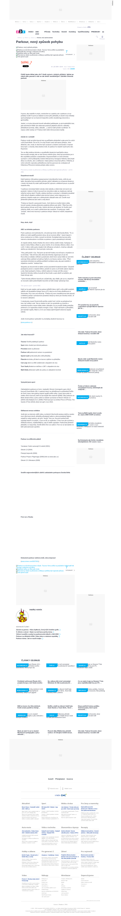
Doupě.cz (47, 21)
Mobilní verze (68, 788)
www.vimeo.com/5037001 (30, 561)
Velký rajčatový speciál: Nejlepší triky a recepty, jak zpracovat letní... (90, 842)
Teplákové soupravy (66, 889)
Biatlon (53, 807)
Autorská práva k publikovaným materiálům (36, 911)
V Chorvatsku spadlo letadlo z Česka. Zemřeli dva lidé (70, 812)
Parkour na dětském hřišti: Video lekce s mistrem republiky (37, 636)
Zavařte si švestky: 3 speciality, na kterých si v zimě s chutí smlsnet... (89, 839)
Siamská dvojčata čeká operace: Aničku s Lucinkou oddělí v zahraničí (30, 818)
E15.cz (24, 21)
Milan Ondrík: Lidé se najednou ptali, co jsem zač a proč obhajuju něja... (31, 812)
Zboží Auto (44, 893)
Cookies (93, 911)
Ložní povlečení (65, 893)
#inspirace (45, 855)
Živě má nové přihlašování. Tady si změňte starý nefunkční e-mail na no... (90, 866)
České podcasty (85, 880)
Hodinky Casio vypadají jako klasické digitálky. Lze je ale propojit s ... (50, 837)
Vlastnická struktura (45, 912)
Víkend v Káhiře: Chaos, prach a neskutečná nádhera (29, 860)
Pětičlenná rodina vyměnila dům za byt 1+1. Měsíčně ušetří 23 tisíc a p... (90, 813)
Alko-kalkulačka (26, 831)
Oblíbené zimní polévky (87, 831)
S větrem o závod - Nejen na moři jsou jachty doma (34, 632)
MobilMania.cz (72, 21)
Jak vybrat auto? (45, 896)
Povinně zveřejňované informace (83, 912)
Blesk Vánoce (26, 807)
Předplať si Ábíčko (82, 27)
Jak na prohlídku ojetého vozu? (49, 887)
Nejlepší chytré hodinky (48, 831)
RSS (66, 904)
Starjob (82, 878)
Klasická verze (54, 788)
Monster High (64, 880)
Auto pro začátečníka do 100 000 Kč (50, 891)
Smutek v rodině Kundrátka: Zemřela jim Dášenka (50, 812)
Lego (62, 884)
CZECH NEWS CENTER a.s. (49, 908)
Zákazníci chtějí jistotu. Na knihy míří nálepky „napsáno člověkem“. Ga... (69, 836)
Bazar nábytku (64, 894)
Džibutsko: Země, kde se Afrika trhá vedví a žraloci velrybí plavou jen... (30, 863)
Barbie (62, 882)
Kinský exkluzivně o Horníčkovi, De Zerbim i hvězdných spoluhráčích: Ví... (50, 818)
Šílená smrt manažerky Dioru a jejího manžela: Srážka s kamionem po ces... (31, 815)
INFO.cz (28, 809)
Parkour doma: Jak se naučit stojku (28, 638)
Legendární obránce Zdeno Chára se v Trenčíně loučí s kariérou (31, 890)
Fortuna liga (25, 880)
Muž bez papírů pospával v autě (68, 817)
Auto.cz (31, 21)
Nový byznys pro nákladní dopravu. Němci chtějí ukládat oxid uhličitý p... (69, 842)
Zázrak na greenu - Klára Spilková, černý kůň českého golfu (37, 630)
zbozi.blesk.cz (45, 885)
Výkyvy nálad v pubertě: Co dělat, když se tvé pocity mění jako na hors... (90, 863)
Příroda (47, 32)
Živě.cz (63, 21)
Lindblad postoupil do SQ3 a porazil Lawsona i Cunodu (30, 836)
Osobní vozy (45, 882)
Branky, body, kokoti (33, 879)
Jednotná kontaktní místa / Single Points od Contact (63, 912)
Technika (55, 32)
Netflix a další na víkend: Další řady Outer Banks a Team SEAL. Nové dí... (50, 841)
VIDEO (30, 32)
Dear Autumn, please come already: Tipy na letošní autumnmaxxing (50, 858)
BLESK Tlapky (26, 855)
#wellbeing (51, 855)
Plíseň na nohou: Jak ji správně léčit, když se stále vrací (69, 864)
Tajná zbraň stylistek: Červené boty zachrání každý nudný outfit (89, 820)
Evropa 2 (83, 885)
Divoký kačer (34, 855)
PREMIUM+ (95, 32)
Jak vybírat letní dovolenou (88, 810)
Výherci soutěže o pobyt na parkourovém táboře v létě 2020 (37, 634)
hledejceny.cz (45, 878)
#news (57, 855)
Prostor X (24, 879)
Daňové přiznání (65, 831)
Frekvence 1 (84, 884)
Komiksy (72, 32)
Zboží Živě (44, 880)
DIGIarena (91, 21)
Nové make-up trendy (73, 809)
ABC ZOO (37, 33)
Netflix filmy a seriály (27, 856)
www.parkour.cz (26, 322)
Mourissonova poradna (87, 855)
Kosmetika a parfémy (66, 887)
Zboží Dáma (44, 884)
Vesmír (64, 32)
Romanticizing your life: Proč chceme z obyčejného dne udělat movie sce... (50, 861)
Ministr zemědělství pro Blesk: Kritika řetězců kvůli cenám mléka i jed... (30, 887)
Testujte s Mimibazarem (66, 878)
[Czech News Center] (64, 795)
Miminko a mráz (92, 808)
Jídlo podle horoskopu (92, 833)
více (98, 21)
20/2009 (72, 69)
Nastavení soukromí (35, 912)
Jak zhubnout (65, 807)
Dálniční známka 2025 (31, 833)
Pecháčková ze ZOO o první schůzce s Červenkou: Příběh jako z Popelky (30, 884)
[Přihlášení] (102, 37)
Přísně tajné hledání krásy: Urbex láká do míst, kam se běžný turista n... (30, 866)
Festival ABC (90, 856)
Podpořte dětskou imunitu (68, 855)
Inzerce (70, 779)
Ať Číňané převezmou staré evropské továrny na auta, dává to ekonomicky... (70, 839)
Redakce (61, 904)
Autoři (50, 779)
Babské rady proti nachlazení (69, 856)
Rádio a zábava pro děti (86, 882)
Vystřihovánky (83, 32)
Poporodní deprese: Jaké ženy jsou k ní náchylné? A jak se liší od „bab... (69, 861)
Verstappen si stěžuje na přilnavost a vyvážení (30, 839)
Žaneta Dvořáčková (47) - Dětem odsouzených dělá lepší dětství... (88, 817)
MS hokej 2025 (46, 807)
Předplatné (60, 779)
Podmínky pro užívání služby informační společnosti (59, 911)
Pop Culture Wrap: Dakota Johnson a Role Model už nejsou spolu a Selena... (50, 864)
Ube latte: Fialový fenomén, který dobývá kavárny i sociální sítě (88, 836)
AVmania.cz (82, 21)
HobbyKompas (45, 889)
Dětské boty (64, 891)
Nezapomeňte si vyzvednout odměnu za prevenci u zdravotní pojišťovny (69, 868)
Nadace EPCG (74, 833)
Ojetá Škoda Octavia (46, 894)
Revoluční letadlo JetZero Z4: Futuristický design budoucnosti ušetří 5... (90, 860)
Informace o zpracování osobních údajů (81, 911)
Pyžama (63, 885)
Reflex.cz (55, 21)
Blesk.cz (17, 21)
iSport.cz (39, 21)
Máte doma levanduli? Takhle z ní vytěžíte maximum (68, 815)
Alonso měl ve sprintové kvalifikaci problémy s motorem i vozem (30, 842)
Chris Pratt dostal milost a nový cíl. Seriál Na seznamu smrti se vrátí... (49, 844)
